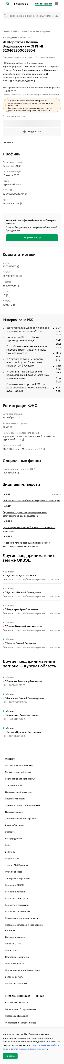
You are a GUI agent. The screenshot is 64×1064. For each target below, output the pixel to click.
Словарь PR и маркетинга (17, 878)
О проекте (10, 758)
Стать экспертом (13, 785)
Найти (55, 15)
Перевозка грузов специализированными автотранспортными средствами (25, 513)
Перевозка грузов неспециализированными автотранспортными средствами (26, 544)
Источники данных (14, 963)
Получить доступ (32, 237)
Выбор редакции (13, 838)
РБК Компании (20, 4)
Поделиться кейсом (15, 798)
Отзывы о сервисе (14, 811)
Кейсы (8, 844)
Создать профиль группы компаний (23, 805)
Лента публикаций (14, 825)
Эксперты (10, 831)
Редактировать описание (14, 115)
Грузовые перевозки (45, 56)
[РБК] (7, 3)
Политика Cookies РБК (16, 983)
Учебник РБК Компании (17, 864)
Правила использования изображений (24, 924)
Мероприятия (12, 858)
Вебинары (10, 851)
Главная (7, 31)
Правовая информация (16, 1015)
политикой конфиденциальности (29, 1048)
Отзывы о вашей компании (18, 791)
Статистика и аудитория (17, 956)
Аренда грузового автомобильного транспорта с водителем (29, 528)
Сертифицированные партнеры (21, 818)
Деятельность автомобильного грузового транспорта (31, 500)
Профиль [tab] (8, 142)
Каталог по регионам (15, 891)
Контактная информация (17, 995)
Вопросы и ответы (14, 976)
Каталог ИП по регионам (17, 911)
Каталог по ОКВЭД (14, 884)
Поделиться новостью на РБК (19, 765)
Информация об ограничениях (20, 1009)
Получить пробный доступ (18, 771)
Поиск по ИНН (12, 950)
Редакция (39, 995)
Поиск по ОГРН (12, 943)
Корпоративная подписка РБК (20, 778)
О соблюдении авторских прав (20, 1022)
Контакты (10, 930)
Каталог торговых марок (17, 904)
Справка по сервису (15, 936)
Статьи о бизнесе (13, 871)
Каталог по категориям (16, 898)
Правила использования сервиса (21, 918)
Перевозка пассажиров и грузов (17, 56)
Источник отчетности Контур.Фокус (23, 969)
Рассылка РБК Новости (16, 1002)
